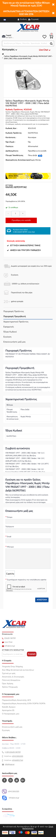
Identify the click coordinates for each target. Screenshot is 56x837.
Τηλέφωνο (9, 527)
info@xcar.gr (10, 646)
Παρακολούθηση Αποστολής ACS (16, 700)
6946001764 (17, 760)
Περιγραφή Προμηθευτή (14, 316)
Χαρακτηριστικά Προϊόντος (15, 322)
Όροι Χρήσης (7, 684)
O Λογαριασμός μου (10, 714)
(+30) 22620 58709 (20, 232)
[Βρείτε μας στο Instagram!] (11, 780)
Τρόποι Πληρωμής (10, 687)
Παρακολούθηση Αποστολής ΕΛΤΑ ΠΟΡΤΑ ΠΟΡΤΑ (23, 704)
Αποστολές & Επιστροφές (13, 677)
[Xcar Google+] (23, 780)
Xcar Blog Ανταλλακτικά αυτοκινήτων (18, 670)
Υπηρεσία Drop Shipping (12, 667)
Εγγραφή (31, 654)
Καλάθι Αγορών (8, 707)
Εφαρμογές (8, 327)
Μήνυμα (10, 547)
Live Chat (8, 642)
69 (13, 756)
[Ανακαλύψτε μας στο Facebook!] (4, 780)
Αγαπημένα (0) (8, 710)
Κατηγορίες (8, 49)
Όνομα (9, 517)
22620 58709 (10, 638)
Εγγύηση (7, 337)
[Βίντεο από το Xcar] (17, 780)
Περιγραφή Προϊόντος (13, 311)
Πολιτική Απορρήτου (11, 680)
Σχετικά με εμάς (8, 673)
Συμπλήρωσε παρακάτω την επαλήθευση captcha (26, 580)
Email (9, 537)
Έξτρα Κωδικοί (10, 332)
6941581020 (13, 792)
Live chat (31, 232)
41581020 (18, 756)
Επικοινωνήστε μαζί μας (14, 342)
